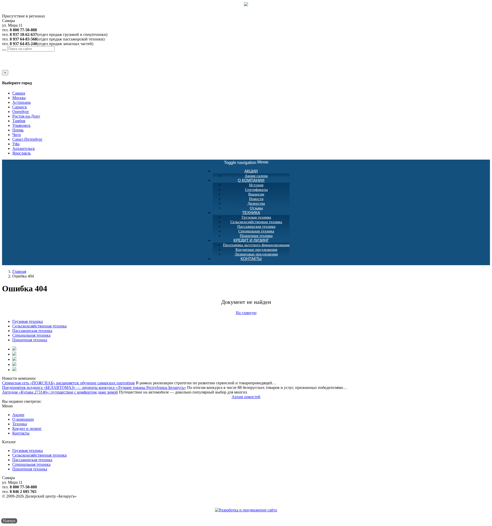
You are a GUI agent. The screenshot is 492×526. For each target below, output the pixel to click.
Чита (16, 134)
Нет (11, 67)
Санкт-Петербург (27, 139)
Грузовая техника (256, 217)
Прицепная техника (29, 340)
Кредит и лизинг (251, 240)
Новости (256, 199)
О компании (251, 180)
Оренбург (20, 111)
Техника (251, 212)
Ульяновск (21, 125)
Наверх (9, 521)
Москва (19, 98)
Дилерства (256, 203)
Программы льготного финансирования (256, 245)
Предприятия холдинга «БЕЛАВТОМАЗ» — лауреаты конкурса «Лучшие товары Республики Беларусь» (94, 387)
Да (4, 67)
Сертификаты (256, 190)
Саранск (19, 107)
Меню (246, 162)
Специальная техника (256, 231)
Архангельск (23, 148)
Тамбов (18, 121)
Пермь (18, 130)
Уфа (15, 144)
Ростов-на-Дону (26, 116)
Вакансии (256, 194)
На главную (246, 313)
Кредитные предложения (256, 249)
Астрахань (21, 102)
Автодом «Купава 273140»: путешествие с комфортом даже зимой (60, 392)
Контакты (251, 258)
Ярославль (21, 153)
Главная (19, 271)
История (256, 185)
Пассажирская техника (256, 226)
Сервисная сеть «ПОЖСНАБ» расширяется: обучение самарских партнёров (68, 383)
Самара (39, 53)
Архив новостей (246, 397)
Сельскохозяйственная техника (256, 222)
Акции (251, 171)
